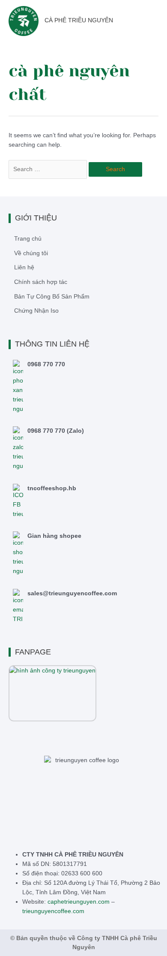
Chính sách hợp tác (40, 282)
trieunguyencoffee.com (53, 911)
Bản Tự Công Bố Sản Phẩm (51, 296)
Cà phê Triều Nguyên (79, 20)
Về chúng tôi (31, 253)
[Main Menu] (158, 20)
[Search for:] (49, 169)
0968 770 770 (46, 364)
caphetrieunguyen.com (79, 901)
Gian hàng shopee (54, 536)
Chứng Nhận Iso (36, 311)
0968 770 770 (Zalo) (55, 431)
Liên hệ (24, 267)
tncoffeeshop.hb (51, 488)
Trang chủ (28, 238)
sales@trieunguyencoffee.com (72, 593)
